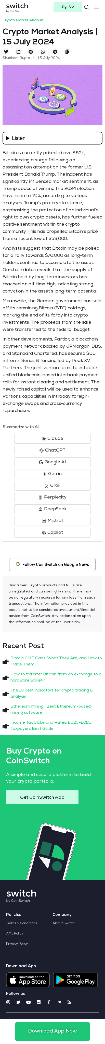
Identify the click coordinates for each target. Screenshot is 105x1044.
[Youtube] (29, 1002)
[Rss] (69, 1002)
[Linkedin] (39, 1002)
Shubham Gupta (16, 58)
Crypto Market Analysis (23, 20)
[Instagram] (8, 1002)
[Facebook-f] (49, 1002)
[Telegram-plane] (59, 1002)
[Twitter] (18, 1002)
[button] (68, 7)
